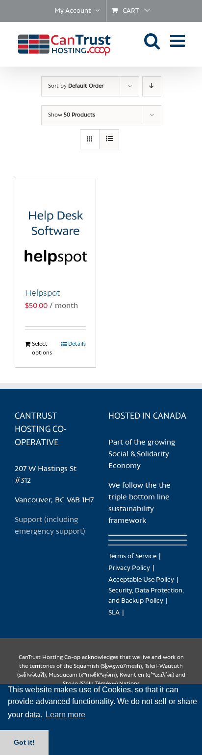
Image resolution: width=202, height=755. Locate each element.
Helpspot (42, 293)
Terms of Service (132, 556)
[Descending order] (151, 86)
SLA (114, 613)
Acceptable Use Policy (141, 580)
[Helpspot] (55, 228)
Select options (42, 348)
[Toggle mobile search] (152, 40)
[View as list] (109, 139)
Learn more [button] (65, 714)
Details (77, 344)
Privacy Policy (129, 568)
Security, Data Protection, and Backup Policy (146, 596)
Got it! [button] (24, 742)
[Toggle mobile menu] (178, 40)
